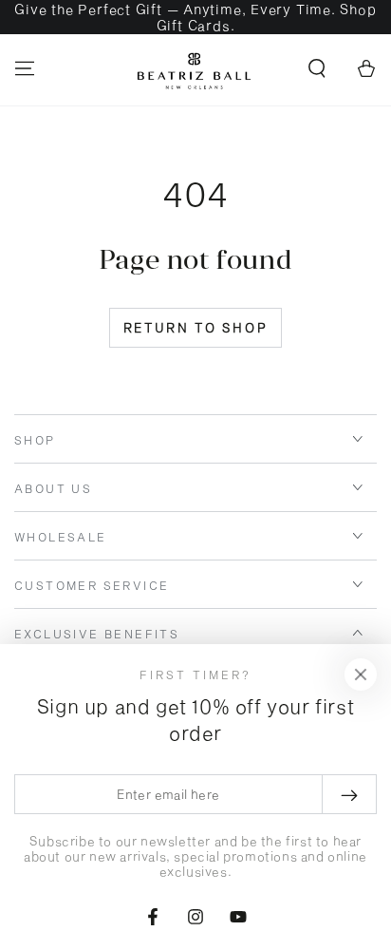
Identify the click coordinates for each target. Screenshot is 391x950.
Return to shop (195, 327)
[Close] (361, 674)
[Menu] (24, 68)
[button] (317, 68)
